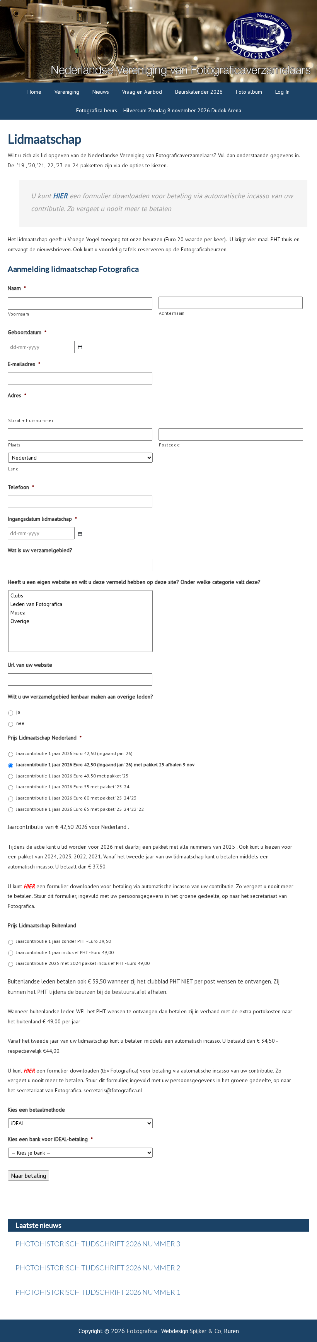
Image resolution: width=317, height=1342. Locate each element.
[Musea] (81, 612)
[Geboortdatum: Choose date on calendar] (80, 347)
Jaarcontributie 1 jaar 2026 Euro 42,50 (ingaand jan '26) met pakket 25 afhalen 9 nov (105, 764)
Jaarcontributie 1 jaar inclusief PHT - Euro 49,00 (65, 952)
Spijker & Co (205, 1331)
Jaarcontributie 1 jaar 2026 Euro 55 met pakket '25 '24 (72, 786)
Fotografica (141, 1331)
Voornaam (18, 314)
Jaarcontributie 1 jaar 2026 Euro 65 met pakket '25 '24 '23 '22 (80, 809)
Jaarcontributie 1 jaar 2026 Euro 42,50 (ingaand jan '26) (74, 753)
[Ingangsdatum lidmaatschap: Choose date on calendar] (80, 533)
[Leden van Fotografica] (81, 604)
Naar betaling (28, 1175)
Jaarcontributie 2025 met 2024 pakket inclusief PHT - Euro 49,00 (83, 963)
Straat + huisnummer (31, 420)
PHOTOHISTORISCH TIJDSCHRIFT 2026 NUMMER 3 (97, 1243)
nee (20, 723)
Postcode (169, 445)
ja (18, 712)
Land (13, 469)
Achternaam (172, 313)
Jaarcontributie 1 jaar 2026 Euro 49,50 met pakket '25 (72, 776)
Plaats (14, 445)
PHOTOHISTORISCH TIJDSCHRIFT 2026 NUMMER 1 (97, 1292)
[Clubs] (81, 595)
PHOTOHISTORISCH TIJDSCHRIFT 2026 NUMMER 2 (97, 1267)
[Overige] (81, 621)
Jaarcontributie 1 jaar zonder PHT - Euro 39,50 (63, 941)
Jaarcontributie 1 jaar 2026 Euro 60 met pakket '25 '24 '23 (76, 798)
